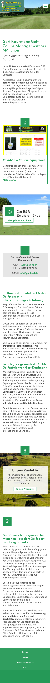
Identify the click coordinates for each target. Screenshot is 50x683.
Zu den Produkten (25, 489)
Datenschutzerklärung (25, 662)
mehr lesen (8, 180)
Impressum (25, 657)
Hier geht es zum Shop (19, 220)
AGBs (25, 667)
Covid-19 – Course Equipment (24, 160)
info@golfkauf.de (29, 273)
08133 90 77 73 (29, 265)
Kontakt (25, 652)
